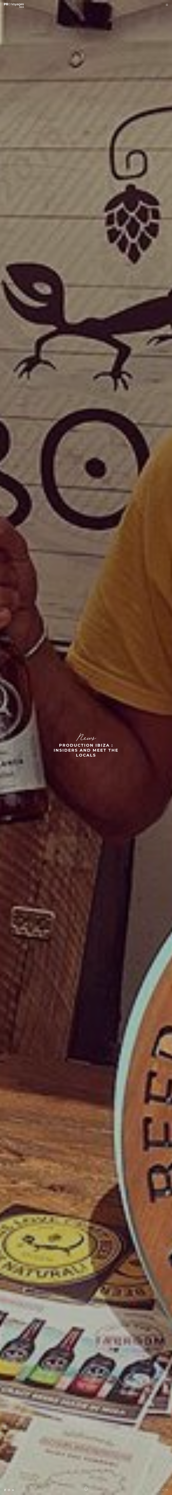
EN (159, 1490)
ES (163, 1490)
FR (167, 1490)
